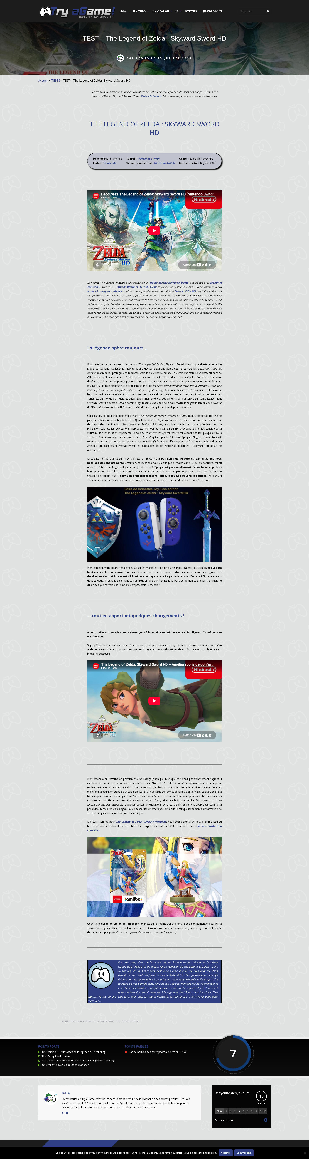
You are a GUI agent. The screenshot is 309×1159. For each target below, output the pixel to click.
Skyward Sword (105, 1021)
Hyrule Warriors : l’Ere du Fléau (137, 287)
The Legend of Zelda (127, 1021)
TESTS (55, 80)
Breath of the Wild (186, 291)
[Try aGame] (77, 18)
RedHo (66, 1093)
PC (176, 11)
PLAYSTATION (160, 11)
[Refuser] (304, 1153)
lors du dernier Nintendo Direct (168, 282)
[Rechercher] (268, 11)
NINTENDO (139, 11)
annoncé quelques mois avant (105, 291)
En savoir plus (244, 1153)
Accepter (225, 1153)
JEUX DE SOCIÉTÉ (212, 11)
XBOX (123, 11)
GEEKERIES (191, 11)
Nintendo (110, 163)
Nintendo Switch (150, 96)
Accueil (43, 80)
